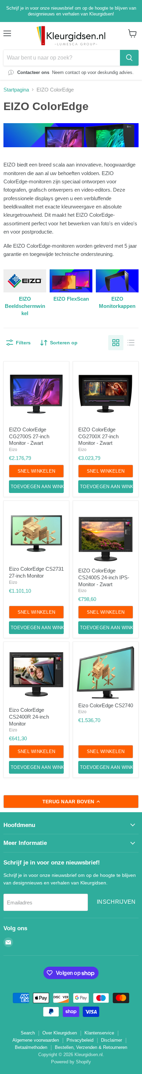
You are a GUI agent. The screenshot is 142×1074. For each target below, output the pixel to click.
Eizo (13, 449)
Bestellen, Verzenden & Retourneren (91, 1047)
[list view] (131, 342)
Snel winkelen (36, 471)
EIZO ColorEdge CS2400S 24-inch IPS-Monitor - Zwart (103, 577)
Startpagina (16, 90)
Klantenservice (99, 1032)
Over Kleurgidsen (59, 1032)
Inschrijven (116, 902)
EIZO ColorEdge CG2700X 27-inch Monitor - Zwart (98, 436)
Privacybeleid (80, 1040)
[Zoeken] (129, 58)
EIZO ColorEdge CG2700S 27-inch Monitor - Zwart (29, 436)
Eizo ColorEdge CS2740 (105, 705)
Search (28, 1032)
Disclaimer (111, 1040)
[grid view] (115, 342)
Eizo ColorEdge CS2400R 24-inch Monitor (29, 716)
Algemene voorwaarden (35, 1040)
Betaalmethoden (31, 1047)
